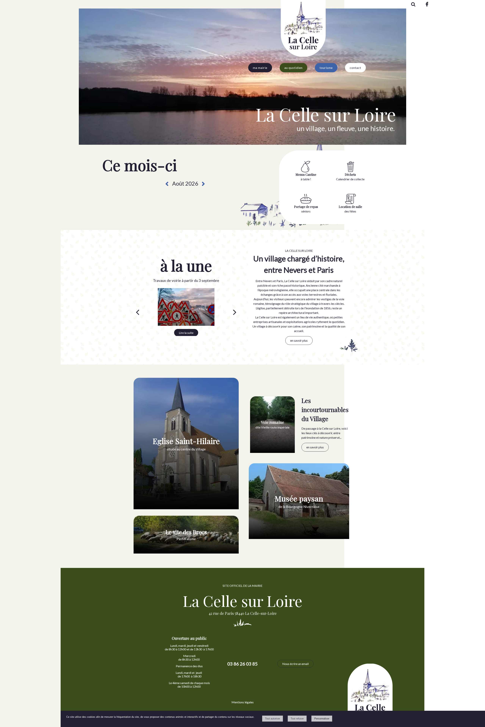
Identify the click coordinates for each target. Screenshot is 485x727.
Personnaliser (321, 718)
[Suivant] (235, 312)
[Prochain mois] (203, 183)
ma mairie (260, 67)
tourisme (326, 67)
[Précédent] (137, 312)
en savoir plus (299, 340)
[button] (413, 4)
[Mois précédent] (166, 183)
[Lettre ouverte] (186, 306)
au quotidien (293, 67)
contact (355, 67)
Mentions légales (243, 702)
